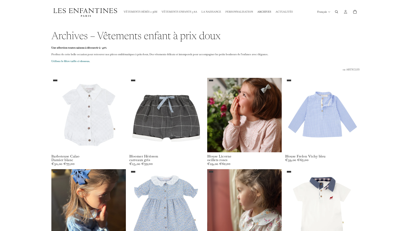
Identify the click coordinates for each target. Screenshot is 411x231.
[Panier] (355, 11)
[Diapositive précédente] (57, 115)
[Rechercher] (336, 11)
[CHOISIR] (119, 146)
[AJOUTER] (197, 146)
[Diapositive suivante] (119, 115)
